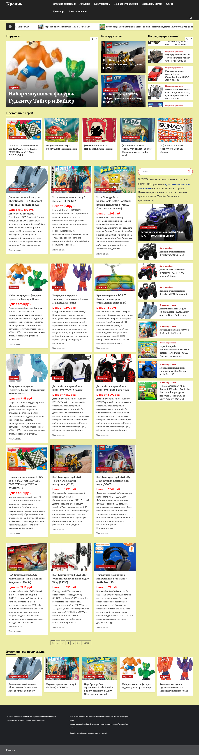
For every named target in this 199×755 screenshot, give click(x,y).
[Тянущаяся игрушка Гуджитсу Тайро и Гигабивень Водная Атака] (27, 368)
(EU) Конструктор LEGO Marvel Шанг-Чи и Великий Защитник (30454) (25, 578)
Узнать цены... (15, 250)
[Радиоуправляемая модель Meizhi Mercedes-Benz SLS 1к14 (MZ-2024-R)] (155, 56)
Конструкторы (102, 3)
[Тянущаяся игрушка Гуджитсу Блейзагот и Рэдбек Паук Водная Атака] (71, 277)
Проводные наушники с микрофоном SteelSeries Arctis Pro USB (111, 578)
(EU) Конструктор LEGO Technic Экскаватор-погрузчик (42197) (122, 64)
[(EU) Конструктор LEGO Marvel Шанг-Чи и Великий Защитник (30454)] (27, 557)
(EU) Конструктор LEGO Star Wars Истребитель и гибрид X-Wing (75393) (70, 578)
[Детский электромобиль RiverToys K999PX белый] (71, 368)
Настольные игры (152, 3)
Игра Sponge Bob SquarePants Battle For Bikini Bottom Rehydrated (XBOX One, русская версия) (120, 26)
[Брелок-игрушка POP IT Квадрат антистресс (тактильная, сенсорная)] (115, 277)
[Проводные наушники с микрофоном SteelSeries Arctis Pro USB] (115, 557)
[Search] (191, 17)
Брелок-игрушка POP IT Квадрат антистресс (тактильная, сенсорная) (111, 299)
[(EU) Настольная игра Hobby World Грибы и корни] (61, 130)
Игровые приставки (64, 3)
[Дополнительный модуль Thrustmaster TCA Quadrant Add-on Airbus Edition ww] (27, 179)
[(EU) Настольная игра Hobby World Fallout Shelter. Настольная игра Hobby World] (137, 130)
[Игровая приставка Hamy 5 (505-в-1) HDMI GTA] (71, 179)
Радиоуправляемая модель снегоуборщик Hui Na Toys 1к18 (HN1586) (177, 94)
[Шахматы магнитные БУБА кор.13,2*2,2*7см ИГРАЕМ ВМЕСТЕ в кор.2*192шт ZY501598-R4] (24, 130)
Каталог (10, 750)
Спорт (169, 3)
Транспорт (59, 11)
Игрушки (84, 3)
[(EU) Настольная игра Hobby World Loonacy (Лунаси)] (175, 130)
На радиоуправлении (126, 3)
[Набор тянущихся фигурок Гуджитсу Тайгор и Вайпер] (52, 74)
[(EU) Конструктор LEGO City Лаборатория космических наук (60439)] (115, 459)
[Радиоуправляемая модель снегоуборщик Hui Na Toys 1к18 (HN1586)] (155, 92)
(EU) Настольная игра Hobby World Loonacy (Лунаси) (171, 148)
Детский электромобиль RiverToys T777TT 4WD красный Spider (172, 272)
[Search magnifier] (189, 171)
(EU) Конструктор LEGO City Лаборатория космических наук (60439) (123, 98)
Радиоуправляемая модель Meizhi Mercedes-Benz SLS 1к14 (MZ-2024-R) (177, 58)
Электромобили (78, 11)
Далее (86, 642)
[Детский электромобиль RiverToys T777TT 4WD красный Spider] (147, 271)
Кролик (14, 4)
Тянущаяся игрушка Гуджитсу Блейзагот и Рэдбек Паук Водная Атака (70, 299)
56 (78, 642)
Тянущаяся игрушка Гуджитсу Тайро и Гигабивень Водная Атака (27, 390)
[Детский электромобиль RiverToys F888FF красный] (115, 368)
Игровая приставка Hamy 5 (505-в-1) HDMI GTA (36, 26)
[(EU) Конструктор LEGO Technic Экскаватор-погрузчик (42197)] (71, 459)
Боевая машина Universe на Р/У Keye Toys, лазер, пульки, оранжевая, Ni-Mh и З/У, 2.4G (177, 77)
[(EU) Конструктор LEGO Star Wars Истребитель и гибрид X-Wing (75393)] (71, 557)
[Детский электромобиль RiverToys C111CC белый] (147, 251)
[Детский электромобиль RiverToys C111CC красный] (147, 291)
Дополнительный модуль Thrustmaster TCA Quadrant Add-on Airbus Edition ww (25, 201)
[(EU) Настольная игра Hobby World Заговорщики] (99, 130)
